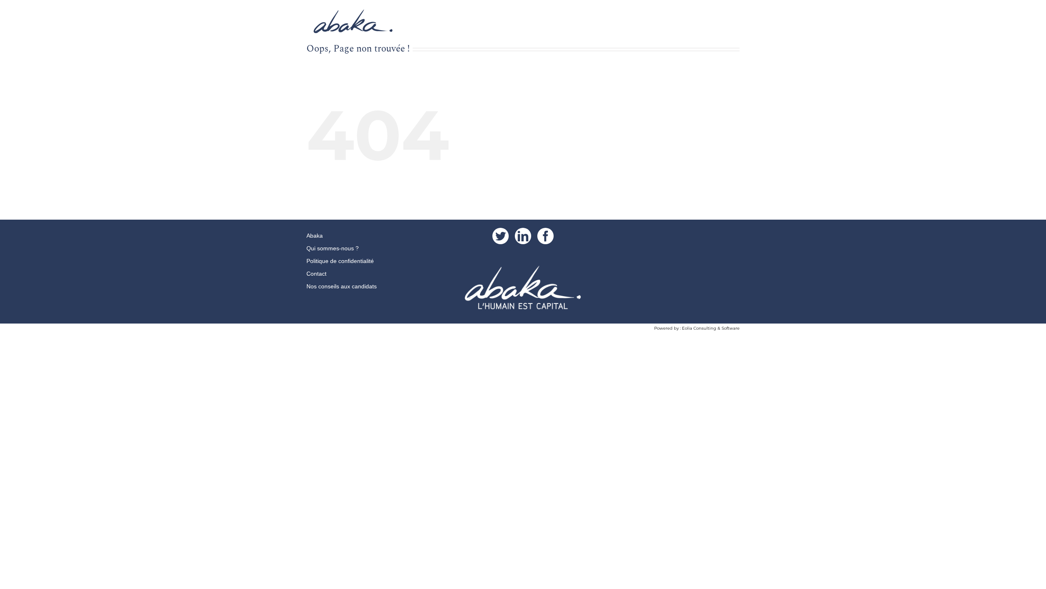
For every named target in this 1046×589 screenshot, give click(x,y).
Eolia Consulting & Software (711, 328)
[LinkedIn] (523, 236)
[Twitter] (500, 236)
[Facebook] (545, 236)
